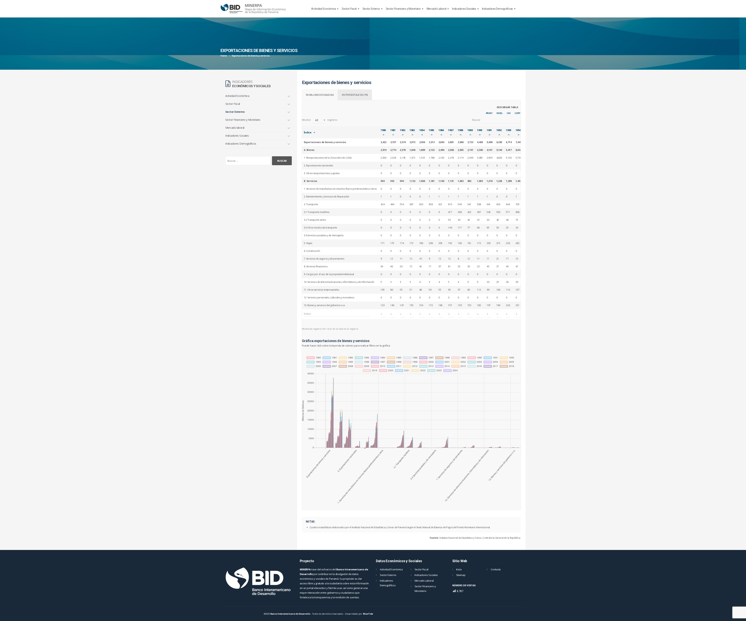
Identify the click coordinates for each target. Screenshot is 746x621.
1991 (489, 130)
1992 (499, 130)
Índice (307, 132)
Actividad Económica (323, 8)
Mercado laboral (234, 127)
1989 (470, 130)
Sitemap (460, 575)
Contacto (496, 569)
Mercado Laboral (436, 8)
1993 (508, 130)
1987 (450, 130)
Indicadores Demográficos (240, 143)
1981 (393, 130)
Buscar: (476, 120)
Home (223, 55)
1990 (479, 130)
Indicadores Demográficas (497, 8)
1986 (441, 130)
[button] (319, 120)
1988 (460, 130)
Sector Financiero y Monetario (403, 8)
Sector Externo (371, 8)
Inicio (459, 569)
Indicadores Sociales (464, 8)
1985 (431, 130)
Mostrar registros (319, 120)
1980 (383, 130)
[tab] (320, 94)
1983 (412, 130)
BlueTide (368, 613)
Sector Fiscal (349, 8)
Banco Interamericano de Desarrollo (290, 613)
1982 (402, 130)
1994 (518, 130)
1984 (421, 130)
